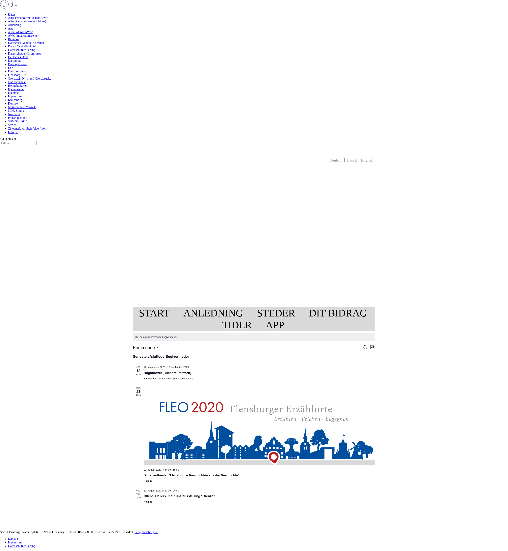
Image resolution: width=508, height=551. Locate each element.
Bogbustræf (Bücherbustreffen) (167, 372)
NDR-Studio (16, 110)
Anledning (14, 25)
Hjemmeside (16, 89)
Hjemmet (13, 92)
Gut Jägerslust (17, 82)
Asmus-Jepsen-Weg (20, 32)
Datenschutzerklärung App (24, 53)
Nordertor (14, 114)
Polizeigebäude (17, 117)
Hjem (11, 14)
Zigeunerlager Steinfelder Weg (27, 128)
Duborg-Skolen (17, 64)
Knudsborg (15, 100)
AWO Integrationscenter (23, 35)
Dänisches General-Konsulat (26, 42)
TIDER (237, 325)
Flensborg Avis (17, 71)
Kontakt (13, 103)
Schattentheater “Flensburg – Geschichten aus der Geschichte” (192, 475)
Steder (12, 125)
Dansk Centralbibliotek (22, 46)
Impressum (15, 96)
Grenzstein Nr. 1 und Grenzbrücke (29, 78)
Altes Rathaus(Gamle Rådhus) (27, 21)
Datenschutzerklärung (21, 50)
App (10, 28)
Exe (10, 67)
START (154, 313)
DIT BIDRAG (338, 313)
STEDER (276, 313)
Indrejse (13, 132)
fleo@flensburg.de (146, 532)
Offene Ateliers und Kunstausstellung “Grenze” (179, 496)
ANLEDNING (213, 313)
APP (275, 325)
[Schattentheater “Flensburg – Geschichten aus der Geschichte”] (259, 425)
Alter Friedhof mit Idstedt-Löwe (28, 17)
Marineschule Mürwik (22, 107)
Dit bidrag (14, 60)
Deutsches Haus (18, 57)
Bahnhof (13, 39)
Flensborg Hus (17, 75)
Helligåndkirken (18, 85)
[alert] (254, 337)
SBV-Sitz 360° (17, 121)
